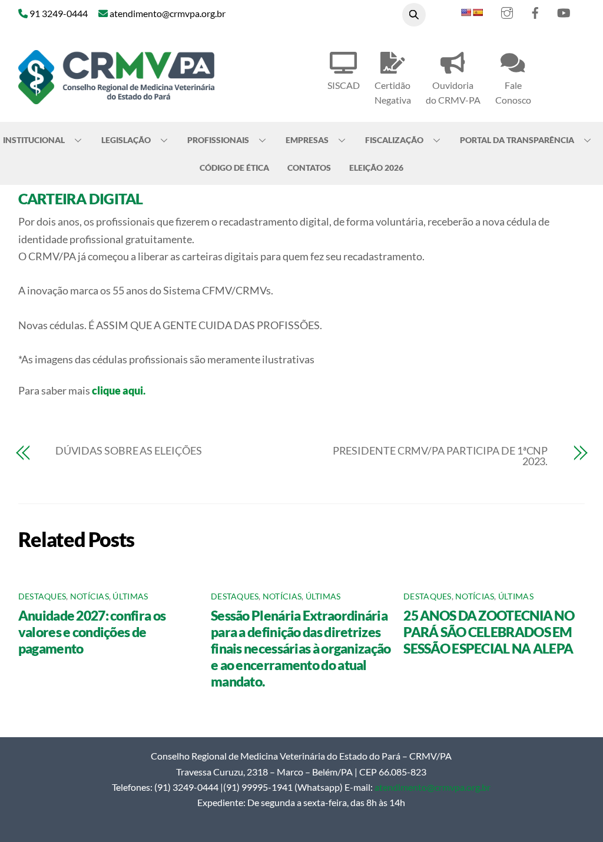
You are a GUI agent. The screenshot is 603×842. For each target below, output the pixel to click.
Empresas (307, 140)
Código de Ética (234, 168)
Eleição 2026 (376, 168)
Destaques (42, 596)
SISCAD (343, 85)
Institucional (34, 140)
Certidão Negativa (393, 92)
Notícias (89, 596)
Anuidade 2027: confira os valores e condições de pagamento (91, 632)
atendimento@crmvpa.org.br (433, 787)
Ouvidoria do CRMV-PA (453, 92)
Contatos (309, 168)
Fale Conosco (513, 92)
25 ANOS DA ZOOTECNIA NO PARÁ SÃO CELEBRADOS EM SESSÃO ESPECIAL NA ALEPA (488, 632)
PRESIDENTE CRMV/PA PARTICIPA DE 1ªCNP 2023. (440, 455)
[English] (465, 12)
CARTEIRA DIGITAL (80, 198)
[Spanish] (477, 12)
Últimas (130, 596)
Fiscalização (394, 140)
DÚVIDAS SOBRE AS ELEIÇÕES (128, 450)
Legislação (126, 140)
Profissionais (218, 140)
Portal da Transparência (517, 140)
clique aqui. (118, 390)
